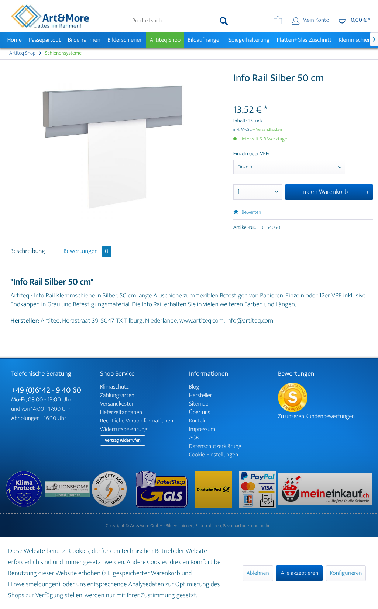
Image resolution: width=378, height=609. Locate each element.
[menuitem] (180, 21)
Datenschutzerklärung (215, 446)
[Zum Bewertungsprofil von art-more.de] (322, 397)
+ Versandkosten (267, 129)
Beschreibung (27, 251)
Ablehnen (258, 573)
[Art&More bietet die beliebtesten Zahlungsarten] (258, 489)
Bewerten (250, 212)
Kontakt (198, 421)
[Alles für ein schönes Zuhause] (68, 489)
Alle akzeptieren (299, 573)
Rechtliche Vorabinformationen (136, 421)
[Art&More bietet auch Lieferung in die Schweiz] (325, 489)
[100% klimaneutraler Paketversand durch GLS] (25, 489)
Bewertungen (86, 251)
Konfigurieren (346, 573)
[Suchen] (223, 21)
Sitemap (199, 404)
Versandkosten (117, 404)
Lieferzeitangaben (121, 412)
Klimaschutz (114, 387)
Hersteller (200, 395)
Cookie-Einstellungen (213, 454)
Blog (194, 387)
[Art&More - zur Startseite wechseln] (50, 16)
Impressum (202, 429)
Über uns (199, 412)
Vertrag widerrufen (123, 440)
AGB (194, 438)
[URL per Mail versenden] (278, 21)
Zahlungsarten (117, 395)
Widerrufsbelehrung (123, 429)
